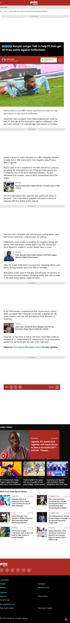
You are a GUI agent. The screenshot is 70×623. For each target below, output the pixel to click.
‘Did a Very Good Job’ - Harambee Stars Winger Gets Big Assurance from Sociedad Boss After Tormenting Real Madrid (57, 503)
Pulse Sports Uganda (45, 608)
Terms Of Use (4, 600)
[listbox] (35, 474)
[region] (35, 474)
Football (5, 11)
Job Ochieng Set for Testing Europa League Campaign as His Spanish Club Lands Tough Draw (59, 519)
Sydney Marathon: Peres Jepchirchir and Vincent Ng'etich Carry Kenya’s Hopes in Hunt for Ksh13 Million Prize (57, 535)
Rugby (14, 513)
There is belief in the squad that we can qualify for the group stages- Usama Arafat (34, 482)
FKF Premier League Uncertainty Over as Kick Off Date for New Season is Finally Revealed (22, 534)
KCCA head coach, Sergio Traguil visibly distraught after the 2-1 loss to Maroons (10, 482)
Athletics (15, 496)
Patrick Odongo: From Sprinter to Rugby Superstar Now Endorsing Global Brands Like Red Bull (22, 519)
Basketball (41, 584)
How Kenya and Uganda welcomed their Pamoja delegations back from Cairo (57, 482)
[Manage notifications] (66, 619)
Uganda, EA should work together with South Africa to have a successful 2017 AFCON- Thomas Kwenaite (44, 446)
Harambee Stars (53, 496)
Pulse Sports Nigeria (7, 608)
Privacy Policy (43, 596)
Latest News (3, 7)
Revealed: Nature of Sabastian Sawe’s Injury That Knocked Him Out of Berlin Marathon (21, 502)
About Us (3, 596)
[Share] (60, 60)
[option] (11, 474)
